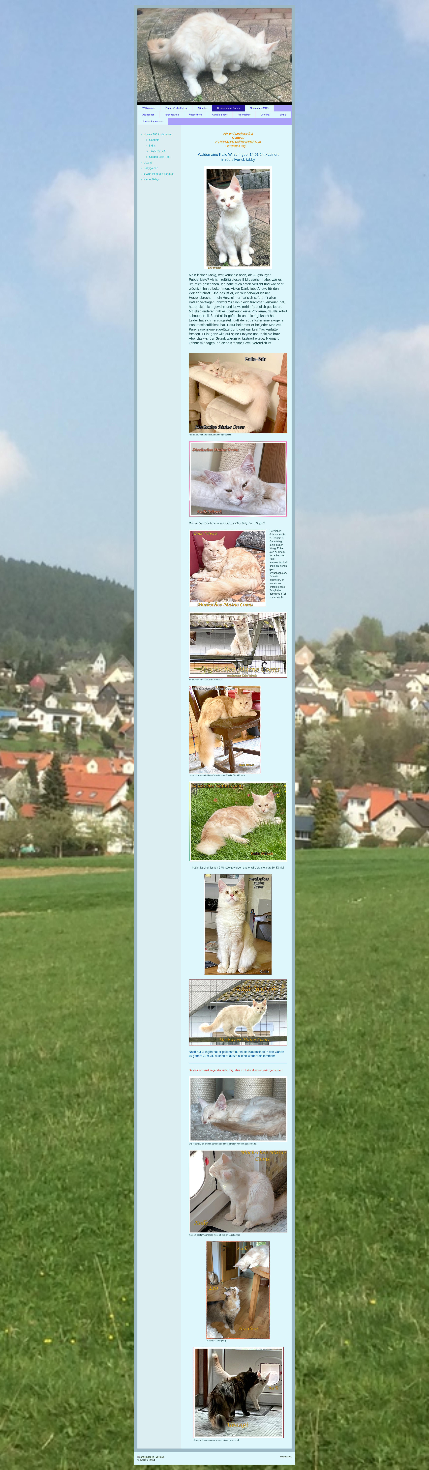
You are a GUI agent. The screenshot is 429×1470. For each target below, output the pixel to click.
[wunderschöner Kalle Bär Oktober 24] (238, 645)
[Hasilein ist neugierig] (238, 1290)
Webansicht (286, 1456)
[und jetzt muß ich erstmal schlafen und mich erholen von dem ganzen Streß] (238, 1109)
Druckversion (147, 1457)
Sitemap (160, 1457)
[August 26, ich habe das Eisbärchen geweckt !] (238, 393)
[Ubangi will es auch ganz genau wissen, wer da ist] (238, 1392)
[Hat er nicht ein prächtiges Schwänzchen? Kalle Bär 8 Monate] (225, 730)
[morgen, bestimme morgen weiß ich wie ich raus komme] (238, 1191)
